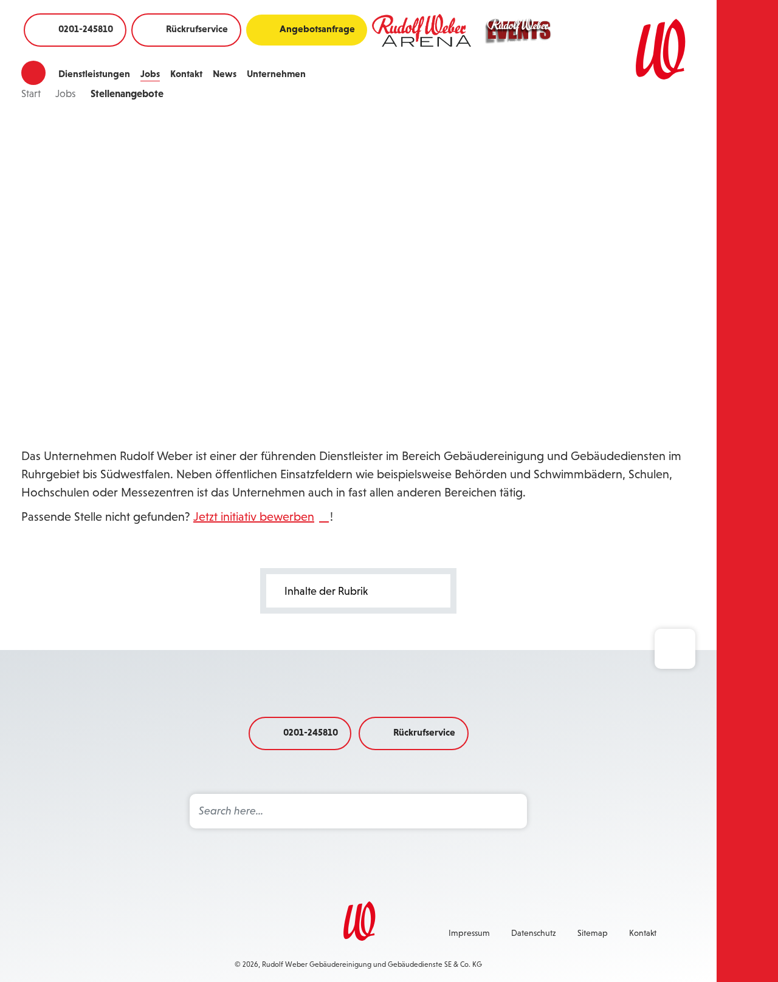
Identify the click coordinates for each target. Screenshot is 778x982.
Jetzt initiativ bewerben (253, 516)
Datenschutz (533, 933)
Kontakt (186, 73)
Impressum (469, 933)
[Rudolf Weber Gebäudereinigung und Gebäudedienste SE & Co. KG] (646, 49)
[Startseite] (33, 73)
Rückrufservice (197, 28)
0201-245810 (85, 28)
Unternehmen (276, 73)
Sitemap (592, 933)
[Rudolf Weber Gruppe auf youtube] (179, 932)
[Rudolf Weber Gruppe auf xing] (149, 932)
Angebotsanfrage (317, 28)
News (224, 73)
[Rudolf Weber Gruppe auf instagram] (120, 932)
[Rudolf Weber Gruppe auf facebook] (91, 932)
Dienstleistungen (94, 73)
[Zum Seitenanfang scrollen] (675, 649)
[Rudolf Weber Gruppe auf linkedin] (208, 932)
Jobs (150, 73)
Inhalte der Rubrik (326, 591)
